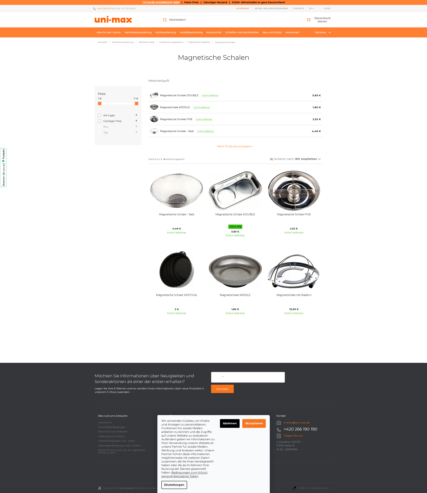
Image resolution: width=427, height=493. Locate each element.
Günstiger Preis (120, 121)
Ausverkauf (242, 8)
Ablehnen (230, 423)
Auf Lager (120, 115)
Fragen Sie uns (293, 435)
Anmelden (222, 389)
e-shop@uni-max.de (297, 422)
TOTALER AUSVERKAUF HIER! (161, 2)
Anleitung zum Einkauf (111, 436)
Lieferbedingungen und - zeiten (116, 440)
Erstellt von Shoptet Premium (313, 488)
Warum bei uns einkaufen (113, 431)
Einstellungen (174, 484)
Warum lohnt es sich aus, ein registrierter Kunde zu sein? (121, 451)
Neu (120, 126)
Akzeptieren (254, 423)
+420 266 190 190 (106, 8)
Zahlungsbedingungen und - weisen (119, 445)
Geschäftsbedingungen (111, 426)
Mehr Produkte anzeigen (234, 146)
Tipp (120, 132)
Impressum (105, 422)
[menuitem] (109, 32)
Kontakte (298, 8)
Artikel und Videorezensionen (271, 8)
